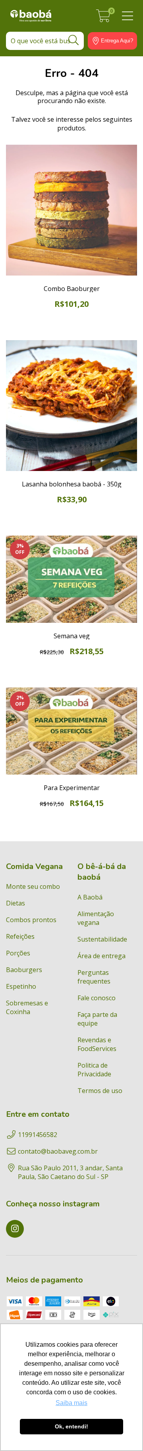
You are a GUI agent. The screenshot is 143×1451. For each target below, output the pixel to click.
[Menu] (127, 16)
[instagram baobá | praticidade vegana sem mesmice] (15, 1229)
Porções (18, 953)
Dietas (15, 903)
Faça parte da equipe (97, 1019)
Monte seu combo (33, 886)
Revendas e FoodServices (96, 1044)
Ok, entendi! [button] (71, 1426)
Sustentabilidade (102, 939)
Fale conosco (96, 997)
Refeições (20, 936)
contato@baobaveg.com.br (58, 1151)
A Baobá (89, 897)
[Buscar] (73, 40)
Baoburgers (24, 969)
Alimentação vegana (95, 918)
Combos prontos (31, 919)
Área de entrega (101, 955)
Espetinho (21, 986)
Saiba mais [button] (71, 1402)
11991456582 (37, 1134)
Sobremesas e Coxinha (27, 1007)
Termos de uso (99, 1090)
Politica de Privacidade (94, 1069)
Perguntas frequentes (93, 977)
